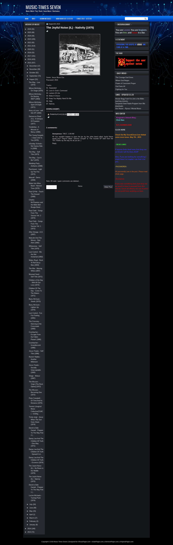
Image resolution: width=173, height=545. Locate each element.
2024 (29, 36)
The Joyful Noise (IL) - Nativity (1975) (35, 479)
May (31, 511)
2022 (29, 43)
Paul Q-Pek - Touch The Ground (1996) (36, 194)
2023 (29, 39)
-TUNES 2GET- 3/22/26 (84, 18)
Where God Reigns (122, 80)
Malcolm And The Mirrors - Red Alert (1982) (35, 240)
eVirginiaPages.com (126, 542)
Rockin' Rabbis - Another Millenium (35, 359)
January (32, 525)
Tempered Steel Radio (123, 104)
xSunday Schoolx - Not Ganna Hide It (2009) (36, 146)
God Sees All (120, 86)
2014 (29, 529)
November (33, 69)
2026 (29, 29)
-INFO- (33, 18)
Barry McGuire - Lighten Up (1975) (35, 307)
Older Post (108, 187)
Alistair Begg (120, 99)
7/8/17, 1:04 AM (68, 134)
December (33, 66)
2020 (29, 49)
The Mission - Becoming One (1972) (35, 392)
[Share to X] (73, 114)
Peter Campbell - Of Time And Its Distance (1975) (35, 400)
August (32, 79)
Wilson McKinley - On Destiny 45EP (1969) (35, 96)
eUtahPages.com (98, 542)
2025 (29, 32)
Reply (54, 143)
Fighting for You (121, 89)
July (31, 504)
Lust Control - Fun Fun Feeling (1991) (35, 315)
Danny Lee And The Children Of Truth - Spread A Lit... (36, 451)
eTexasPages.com (84, 542)
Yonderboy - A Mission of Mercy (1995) (34, 129)
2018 (29, 53)
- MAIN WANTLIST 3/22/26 (64, 18)
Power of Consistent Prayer (126, 83)
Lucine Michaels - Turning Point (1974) (35, 498)
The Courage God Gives (124, 77)
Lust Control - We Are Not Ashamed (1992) (36, 254)
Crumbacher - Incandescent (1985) (35, 345)
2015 (29, 63)
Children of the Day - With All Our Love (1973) (36, 282)
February (32, 521)
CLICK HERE (120, 130)
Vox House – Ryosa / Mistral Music (128, 108)
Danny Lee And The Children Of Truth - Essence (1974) (36, 460)
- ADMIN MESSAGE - (45, 18)
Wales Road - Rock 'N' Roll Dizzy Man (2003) (36, 262)
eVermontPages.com (111, 542)
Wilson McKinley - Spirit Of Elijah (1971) (35, 104)
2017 (29, 56)
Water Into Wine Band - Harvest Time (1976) (35, 185)
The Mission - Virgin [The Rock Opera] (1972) (36, 384)
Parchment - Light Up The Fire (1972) (35, 171)
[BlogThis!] (70, 114)
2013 (29, 532)
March (31, 518)
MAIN (26, 18)
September (33, 76)
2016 (29, 59)
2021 (29, 46)
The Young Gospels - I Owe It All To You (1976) (36, 137)
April (31, 514)
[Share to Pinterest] (77, 114)
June (31, 508)
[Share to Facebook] (75, 114)
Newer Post (51, 187)
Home (80, 186)
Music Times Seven (43, 7)
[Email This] (68, 114)
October (32, 73)
